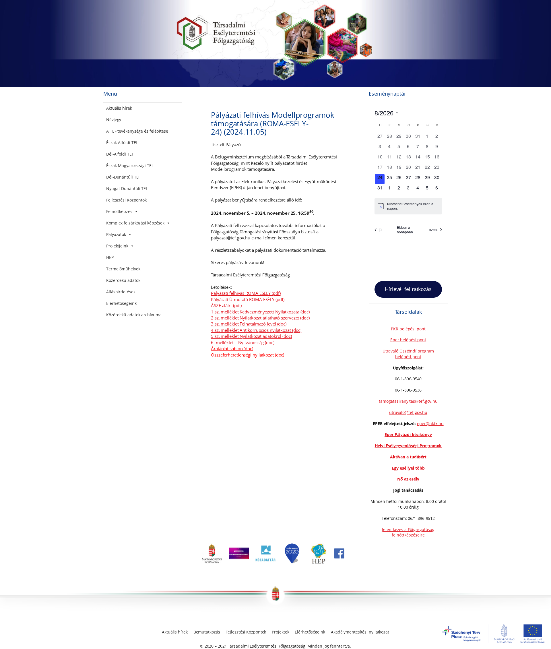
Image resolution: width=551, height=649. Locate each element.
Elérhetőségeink (121, 303)
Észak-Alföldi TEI (121, 142)
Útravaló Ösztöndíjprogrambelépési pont (408, 353)
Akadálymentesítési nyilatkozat (360, 632)
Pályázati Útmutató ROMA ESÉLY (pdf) (247, 299)
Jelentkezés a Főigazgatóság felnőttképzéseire (408, 532)
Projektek (280, 632)
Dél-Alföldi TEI (119, 154)
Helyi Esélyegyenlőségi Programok (408, 445)
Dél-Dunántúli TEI (122, 177)
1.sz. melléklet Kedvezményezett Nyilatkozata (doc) (260, 312)
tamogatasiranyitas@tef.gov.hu (408, 401)
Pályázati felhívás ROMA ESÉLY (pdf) (246, 293)
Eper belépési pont (408, 339)
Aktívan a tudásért (408, 457)
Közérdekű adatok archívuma (133, 314)
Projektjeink (117, 246)
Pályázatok (116, 234)
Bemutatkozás (206, 632)
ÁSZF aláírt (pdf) (226, 305)
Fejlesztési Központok (126, 200)
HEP (110, 257)
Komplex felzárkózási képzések (135, 223)
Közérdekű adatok (123, 280)
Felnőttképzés (119, 211)
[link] (212, 562)
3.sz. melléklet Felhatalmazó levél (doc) (248, 324)
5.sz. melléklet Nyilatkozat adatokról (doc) (251, 336)
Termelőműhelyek (123, 269)
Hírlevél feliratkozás (408, 289)
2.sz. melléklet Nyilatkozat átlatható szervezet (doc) (260, 318)
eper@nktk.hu (430, 423)
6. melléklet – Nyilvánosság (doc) (242, 342)
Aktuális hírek (119, 108)
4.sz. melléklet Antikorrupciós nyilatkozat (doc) (256, 330)
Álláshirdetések (120, 292)
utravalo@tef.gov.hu (408, 412)
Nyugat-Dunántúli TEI (126, 188)
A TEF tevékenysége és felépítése (137, 131)
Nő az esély (408, 479)
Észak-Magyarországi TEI (129, 165)
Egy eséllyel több (408, 468)
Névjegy (113, 119)
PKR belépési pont (408, 329)
